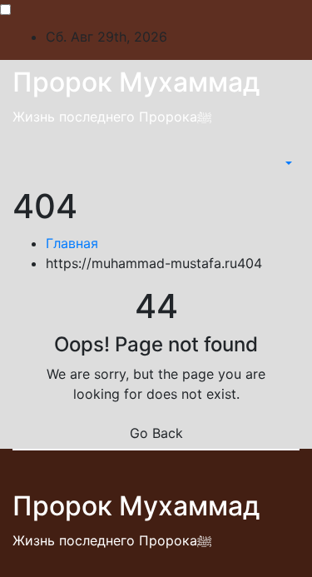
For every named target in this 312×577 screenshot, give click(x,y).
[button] (287, 163)
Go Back (156, 433)
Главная (72, 243)
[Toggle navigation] (271, 163)
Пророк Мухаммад (136, 82)
